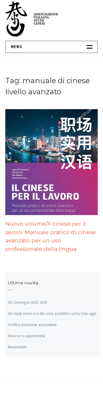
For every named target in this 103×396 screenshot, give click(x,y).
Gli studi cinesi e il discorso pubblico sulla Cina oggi (52, 314)
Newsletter (17, 347)
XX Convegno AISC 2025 (27, 302)
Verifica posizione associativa (32, 325)
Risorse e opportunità (26, 336)
